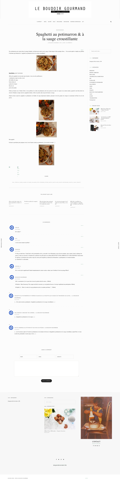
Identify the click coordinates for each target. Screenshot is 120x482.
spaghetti (79, 182)
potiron (46, 182)
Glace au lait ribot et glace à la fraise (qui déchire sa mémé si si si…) (15, 203)
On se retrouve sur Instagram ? (60, 464)
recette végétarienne (64, 182)
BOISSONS (66, 21)
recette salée (56, 182)
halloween (34, 182)
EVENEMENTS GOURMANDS (96, 82)
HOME (86, 478)
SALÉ (54, 21)
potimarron (42, 182)
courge (21, 182)
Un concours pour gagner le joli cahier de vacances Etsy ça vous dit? (61, 203)
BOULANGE (59, 21)
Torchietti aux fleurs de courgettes (30, 201)
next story (118, 245)
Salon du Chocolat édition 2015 (106, 125)
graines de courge (27, 182)
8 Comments (69, 42)
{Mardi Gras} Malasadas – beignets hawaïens (106, 109)
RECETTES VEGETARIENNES (96, 92)
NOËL (45, 21)
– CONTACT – (39, 21)
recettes (71, 182)
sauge (74, 182)
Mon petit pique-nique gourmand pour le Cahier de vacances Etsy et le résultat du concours (46, 203)
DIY (83, 21)
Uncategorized (60, 29)
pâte (38, 182)
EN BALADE (92, 80)
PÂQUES (91, 90)
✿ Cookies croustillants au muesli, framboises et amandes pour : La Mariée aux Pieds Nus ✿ (76, 203)
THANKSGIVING (93, 98)
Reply (82, 225)
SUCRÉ (49, 21)
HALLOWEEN (93, 84)
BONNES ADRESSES (75, 21)
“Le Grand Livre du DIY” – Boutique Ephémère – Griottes (106, 118)
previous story (1, 243)
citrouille (17, 182)
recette (50, 182)
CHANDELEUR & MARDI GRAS (97, 76)
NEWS (91, 86)
